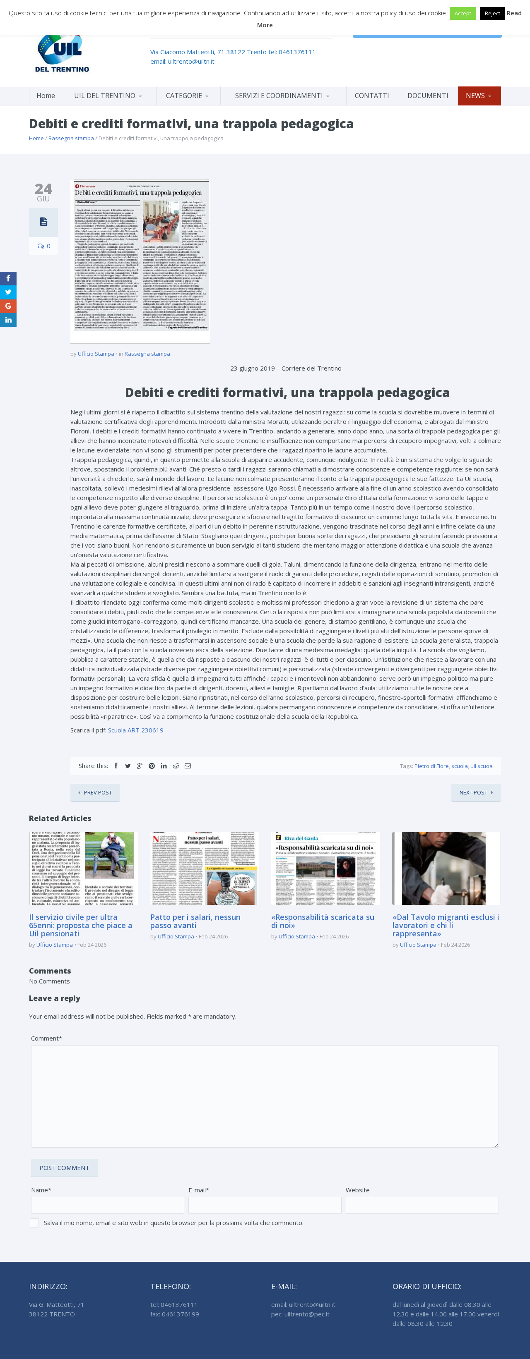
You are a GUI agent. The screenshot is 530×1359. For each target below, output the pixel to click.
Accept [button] (463, 13)
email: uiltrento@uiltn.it (182, 61)
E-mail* (198, 1190)
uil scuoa (481, 766)
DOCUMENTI (427, 95)
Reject (492, 13)
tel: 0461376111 (292, 52)
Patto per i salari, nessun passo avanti (195, 921)
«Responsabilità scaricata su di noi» (322, 921)
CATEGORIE (184, 95)
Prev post (98, 792)
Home (45, 95)
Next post (473, 792)
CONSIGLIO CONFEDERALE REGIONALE (109, 103)
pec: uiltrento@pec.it (300, 1314)
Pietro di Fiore (431, 766)
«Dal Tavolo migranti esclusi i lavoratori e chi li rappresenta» (446, 925)
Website (358, 1190)
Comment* (46, 1038)
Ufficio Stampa (96, 353)
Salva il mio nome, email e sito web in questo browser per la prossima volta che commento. (174, 1222)
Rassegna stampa (71, 138)
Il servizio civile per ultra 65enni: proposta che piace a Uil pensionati (80, 925)
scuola (459, 766)
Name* (41, 1190)
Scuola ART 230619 (136, 730)
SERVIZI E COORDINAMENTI (279, 95)
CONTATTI (372, 95)
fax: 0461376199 (174, 1314)
